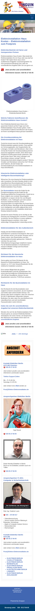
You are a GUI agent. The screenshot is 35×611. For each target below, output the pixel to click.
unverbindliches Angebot (10, 319)
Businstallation (9, 190)
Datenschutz (17, 590)
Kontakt (17, 588)
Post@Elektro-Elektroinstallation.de (16, 389)
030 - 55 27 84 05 (23, 607)
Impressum (17, 592)
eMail (17, 386)
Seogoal (21, 601)
